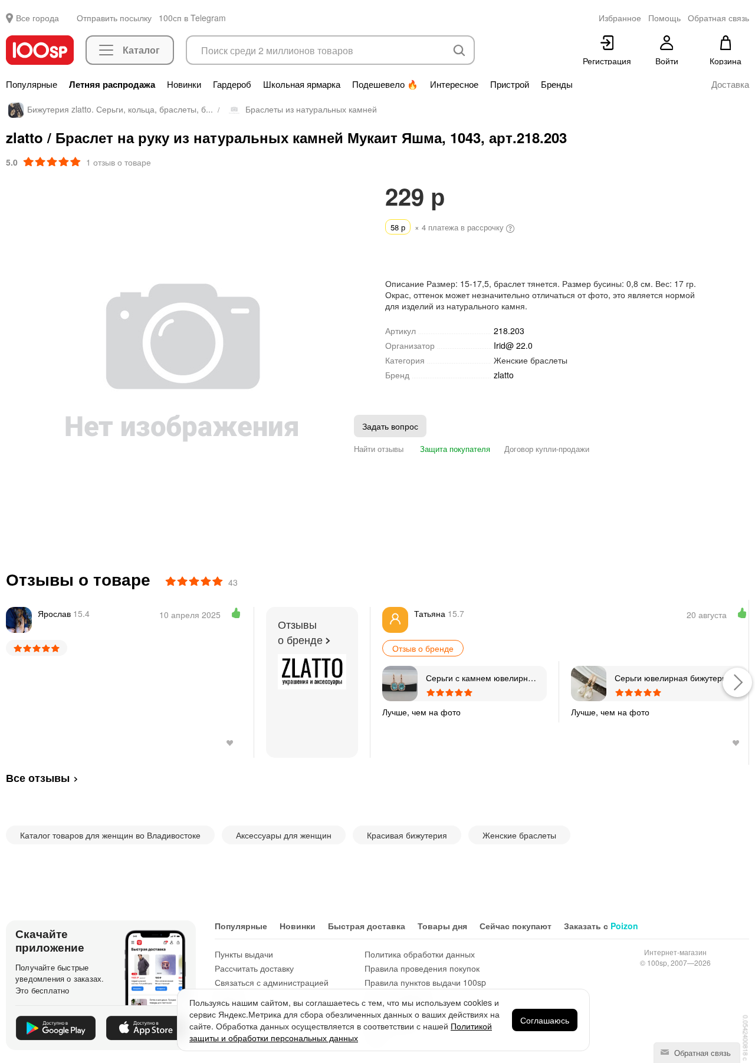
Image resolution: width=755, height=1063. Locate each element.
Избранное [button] (620, 18)
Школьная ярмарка (301, 84)
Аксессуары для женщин (283, 835)
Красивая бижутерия (407, 835)
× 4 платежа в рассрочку (448, 227)
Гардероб (232, 84)
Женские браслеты (530, 360)
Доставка (730, 84)
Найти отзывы (378, 448)
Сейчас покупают (516, 926)
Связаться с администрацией (272, 982)
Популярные (31, 84)
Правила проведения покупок (422, 968)
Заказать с (601, 926)
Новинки (184, 84)
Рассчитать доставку (254, 968)
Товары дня (442, 926)
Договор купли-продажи (546, 449)
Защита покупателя (454, 448)
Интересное (454, 84)
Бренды (557, 84)
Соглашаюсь (544, 1020)
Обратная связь (701, 1052)
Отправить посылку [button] (114, 18)
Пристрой (509, 84)
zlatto (504, 375)
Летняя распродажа (112, 84)
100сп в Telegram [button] (192, 18)
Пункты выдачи (244, 954)
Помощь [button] (664, 18)
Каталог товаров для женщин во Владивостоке (110, 835)
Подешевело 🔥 (385, 84)
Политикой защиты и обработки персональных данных (340, 1032)
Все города (37, 18)
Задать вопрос (390, 426)
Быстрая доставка (366, 926)
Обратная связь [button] (718, 18)
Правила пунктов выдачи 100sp (425, 982)
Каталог (141, 50)
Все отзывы (38, 778)
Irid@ (513, 345)
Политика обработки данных (420, 954)
